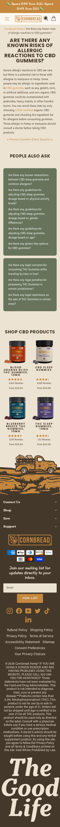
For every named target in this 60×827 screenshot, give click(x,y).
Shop (7, 510)
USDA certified (24, 110)
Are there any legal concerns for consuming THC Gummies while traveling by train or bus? (27, 269)
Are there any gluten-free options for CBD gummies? (28, 246)
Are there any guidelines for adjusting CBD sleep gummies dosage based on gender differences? (26, 216)
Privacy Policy (16, 636)
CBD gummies (15, 88)
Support (9, 526)
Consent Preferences (30, 648)
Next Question (42, 139)
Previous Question (20, 139)
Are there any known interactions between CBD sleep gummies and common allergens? (28, 180)
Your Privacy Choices (30, 654)
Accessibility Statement (22, 642)
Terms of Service (42, 636)
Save (6, 518)
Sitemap (49, 642)
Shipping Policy (41, 630)
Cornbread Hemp (14, 29)
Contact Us (11, 502)
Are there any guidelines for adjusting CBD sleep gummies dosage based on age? (26, 233)
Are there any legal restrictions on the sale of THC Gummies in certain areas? (29, 299)
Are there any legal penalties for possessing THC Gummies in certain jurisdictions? (27, 284)
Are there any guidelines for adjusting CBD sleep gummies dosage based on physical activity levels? (29, 197)
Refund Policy (17, 630)
